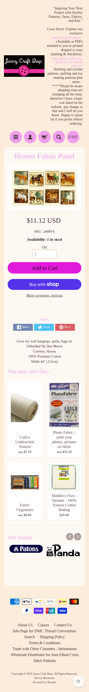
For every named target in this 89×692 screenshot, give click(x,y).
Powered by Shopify (44, 682)
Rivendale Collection (67, 58)
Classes (43, 625)
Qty (44, 247)
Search (29, 637)
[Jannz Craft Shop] (24, 66)
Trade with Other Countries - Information (44, 649)
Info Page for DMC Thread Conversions (44, 631)
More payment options (44, 295)
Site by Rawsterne (44, 677)
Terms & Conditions (44, 643)
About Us (25, 625)
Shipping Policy (52, 637)
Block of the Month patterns (69, 63)
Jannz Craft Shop (43, 673)
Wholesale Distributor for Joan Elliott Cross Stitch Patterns (45, 658)
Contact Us (63, 625)
